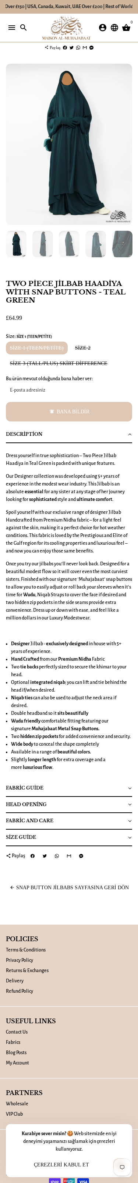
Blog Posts (16, 1052)
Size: (29, 336)
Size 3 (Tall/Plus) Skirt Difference (58, 363)
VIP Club (14, 1114)
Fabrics (13, 1042)
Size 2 (83, 348)
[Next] (125, 144)
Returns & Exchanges (27, 970)
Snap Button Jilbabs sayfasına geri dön (69, 887)
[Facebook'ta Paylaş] (65, 47)
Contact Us (17, 1032)
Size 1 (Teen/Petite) (37, 348)
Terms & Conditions (26, 950)
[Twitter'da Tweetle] (72, 47)
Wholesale (17, 1103)
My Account (17, 1063)
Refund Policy (19, 991)
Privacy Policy (19, 960)
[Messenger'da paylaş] (91, 47)
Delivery (15, 981)
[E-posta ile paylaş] (85, 47)
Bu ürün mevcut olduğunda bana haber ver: (49, 378)
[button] (69, 435)
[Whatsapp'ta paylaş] (78, 47)
